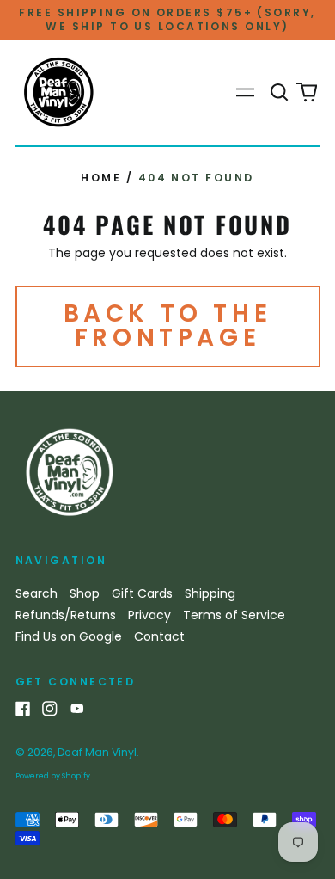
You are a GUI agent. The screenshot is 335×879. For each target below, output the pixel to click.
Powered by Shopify (52, 776)
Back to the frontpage (168, 325)
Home (101, 177)
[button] (280, 93)
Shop (85, 593)
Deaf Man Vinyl (97, 752)
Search (36, 593)
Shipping (210, 593)
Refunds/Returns (65, 615)
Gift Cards (142, 593)
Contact (159, 636)
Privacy (149, 615)
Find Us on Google (68, 636)
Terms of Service (234, 615)
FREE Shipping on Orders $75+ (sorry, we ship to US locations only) (167, 19)
